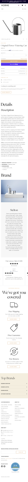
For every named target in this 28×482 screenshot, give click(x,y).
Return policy (4, 408)
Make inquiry (6, 92)
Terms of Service (5, 418)
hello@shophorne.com (7, 430)
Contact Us (4, 411)
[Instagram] (4, 466)
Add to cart (14, 61)
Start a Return (4, 406)
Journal (17, 406)
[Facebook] (2, 466)
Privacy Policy (4, 420)
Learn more (13, 319)
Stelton (3, 43)
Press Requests (4, 422)
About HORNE (18, 404)
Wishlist (17, 415)
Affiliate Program (5, 416)
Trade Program (5, 413)
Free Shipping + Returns (6, 404)
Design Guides (18, 420)
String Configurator (6, 423)
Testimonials (18, 411)
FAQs (2, 410)
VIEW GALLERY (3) (5, 39)
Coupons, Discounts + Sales (20, 417)
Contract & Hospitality (6, 415)
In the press (17, 410)
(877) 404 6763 (5, 82)
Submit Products (19, 413)
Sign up (21, 452)
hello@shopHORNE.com (7, 79)
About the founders (19, 408)
